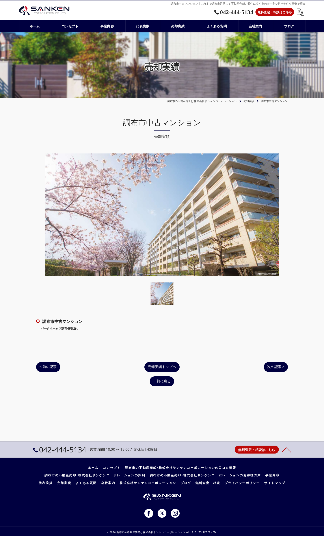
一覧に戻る (162, 381)
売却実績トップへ (162, 366)
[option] (162, 214)
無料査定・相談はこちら (275, 12)
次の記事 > (275, 366)
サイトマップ (274, 483)
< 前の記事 (48, 366)
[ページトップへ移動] (286, 449)
